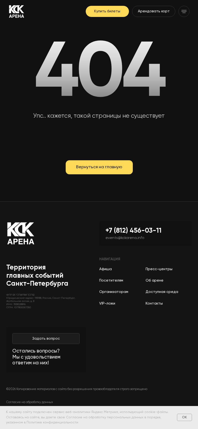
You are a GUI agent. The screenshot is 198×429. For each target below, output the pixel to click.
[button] (184, 11)
